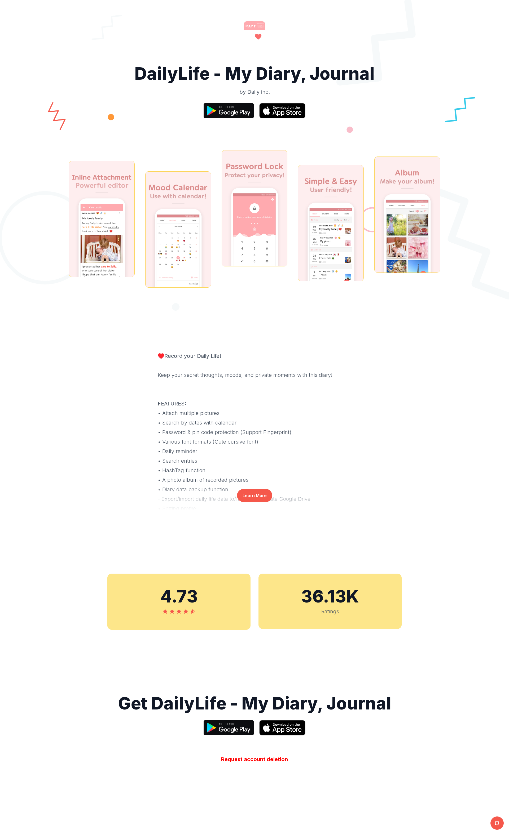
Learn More (255, 495)
